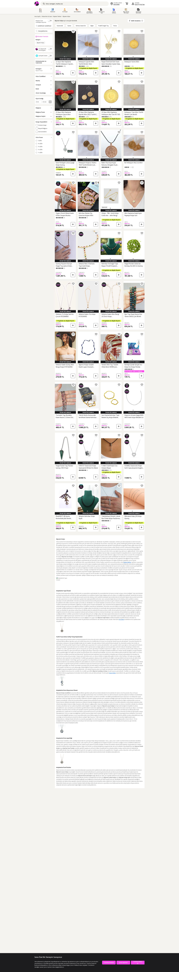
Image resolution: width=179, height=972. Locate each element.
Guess (69, 26)
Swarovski (60, 26)
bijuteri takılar (127, 562)
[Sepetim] (126, 3)
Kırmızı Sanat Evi (81, 26)
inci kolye (121, 619)
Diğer (92, 26)
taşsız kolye (112, 673)
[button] (64, 56)
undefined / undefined (44, 26)
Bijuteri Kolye (66, 16)
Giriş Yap (142, 4)
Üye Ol (137, 4)
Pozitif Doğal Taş (103, 26)
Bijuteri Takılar (57, 16)
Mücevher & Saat (47, 16)
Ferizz (115, 26)
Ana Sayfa (37, 16)
